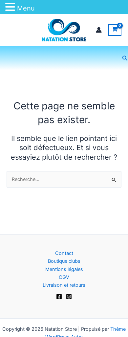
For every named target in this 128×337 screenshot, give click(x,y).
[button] (125, 58)
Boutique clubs (64, 261)
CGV (64, 277)
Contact (64, 253)
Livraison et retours (64, 285)
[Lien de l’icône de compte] (99, 30)
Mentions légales (64, 269)
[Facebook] (59, 297)
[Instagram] (69, 297)
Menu (26, 8)
